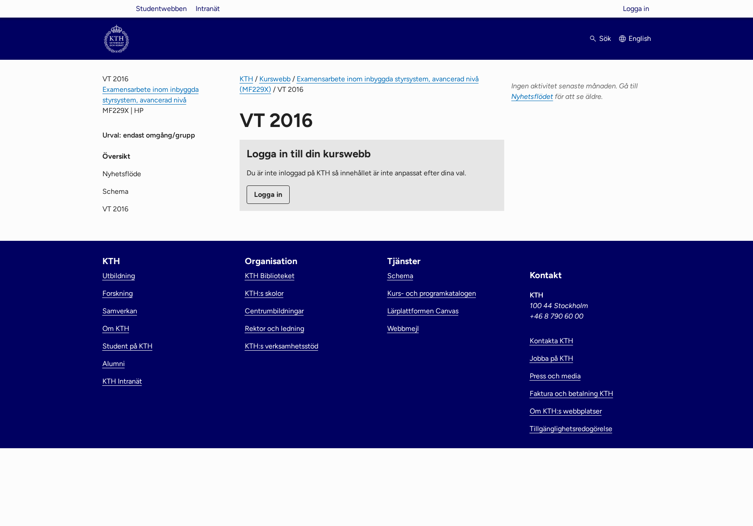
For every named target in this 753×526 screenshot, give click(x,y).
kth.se (116, 8)
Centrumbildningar (274, 311)
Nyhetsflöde (121, 174)
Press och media (555, 376)
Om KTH (115, 328)
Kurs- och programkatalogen (431, 293)
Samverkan (119, 311)
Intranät (208, 8)
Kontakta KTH (551, 341)
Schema (115, 191)
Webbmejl (403, 328)
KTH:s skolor (264, 293)
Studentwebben (161, 8)
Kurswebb (275, 79)
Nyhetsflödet (532, 96)
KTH (246, 79)
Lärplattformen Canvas (422, 311)
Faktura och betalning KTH (571, 393)
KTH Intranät (122, 381)
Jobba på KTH (551, 358)
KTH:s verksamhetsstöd (281, 346)
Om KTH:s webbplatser (566, 411)
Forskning (117, 293)
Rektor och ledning (274, 328)
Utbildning (118, 276)
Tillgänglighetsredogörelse (571, 428)
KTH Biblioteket (270, 276)
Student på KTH (127, 346)
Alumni (113, 363)
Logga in (636, 8)
